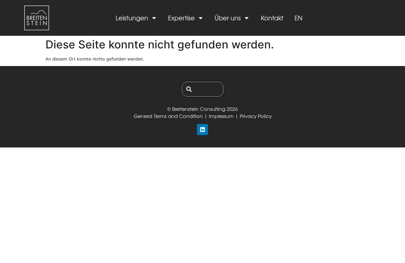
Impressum (221, 116)
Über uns (228, 17)
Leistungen (132, 17)
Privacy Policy (256, 116)
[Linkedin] (202, 129)
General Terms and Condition (168, 116)
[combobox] (202, 89)
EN (299, 17)
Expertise (181, 17)
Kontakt (272, 17)
